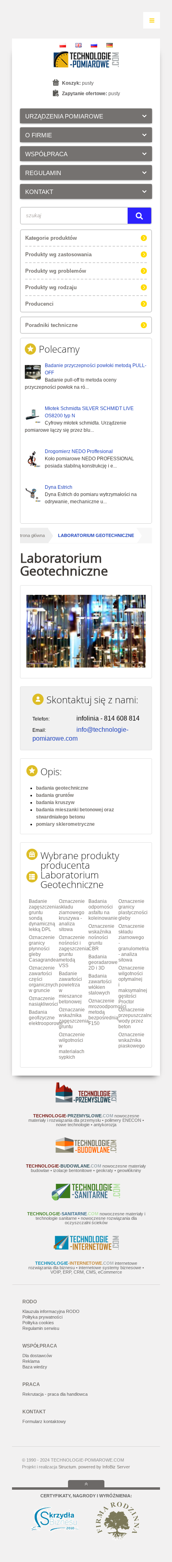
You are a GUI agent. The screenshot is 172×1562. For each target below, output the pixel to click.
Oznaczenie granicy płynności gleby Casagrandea (42, 949)
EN (78, 45)
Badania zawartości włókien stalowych (100, 984)
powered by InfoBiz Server (104, 1466)
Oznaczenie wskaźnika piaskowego (131, 1040)
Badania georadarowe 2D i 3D (102, 962)
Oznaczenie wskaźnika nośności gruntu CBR (101, 937)
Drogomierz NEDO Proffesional (79, 451)
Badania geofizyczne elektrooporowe (42, 1017)
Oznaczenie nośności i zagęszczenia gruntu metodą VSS (72, 951)
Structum (67, 1466)
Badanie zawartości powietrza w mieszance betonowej (70, 988)
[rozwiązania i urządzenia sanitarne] (86, 1199)
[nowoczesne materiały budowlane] (86, 1151)
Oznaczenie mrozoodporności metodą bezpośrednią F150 (102, 1012)
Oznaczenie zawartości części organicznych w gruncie (42, 979)
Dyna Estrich (58, 487)
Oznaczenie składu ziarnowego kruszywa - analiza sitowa (72, 915)
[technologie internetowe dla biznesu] (86, 1248)
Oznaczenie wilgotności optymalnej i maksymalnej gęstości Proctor (132, 985)
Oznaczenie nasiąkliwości (42, 1001)
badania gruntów (55, 795)
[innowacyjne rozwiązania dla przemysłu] (86, 1101)
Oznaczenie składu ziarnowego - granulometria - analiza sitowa (132, 943)
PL (63, 45)
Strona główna (31, 535)
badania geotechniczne (62, 788)
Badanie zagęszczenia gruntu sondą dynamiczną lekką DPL (42, 915)
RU (94, 45)
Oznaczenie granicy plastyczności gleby (132, 909)
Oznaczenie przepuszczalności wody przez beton (132, 1018)
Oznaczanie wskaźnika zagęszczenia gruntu (72, 1018)
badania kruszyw (55, 802)
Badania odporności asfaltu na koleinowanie (102, 909)
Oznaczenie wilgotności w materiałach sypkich (72, 1046)
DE (109, 45)
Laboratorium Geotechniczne (96, 535)
